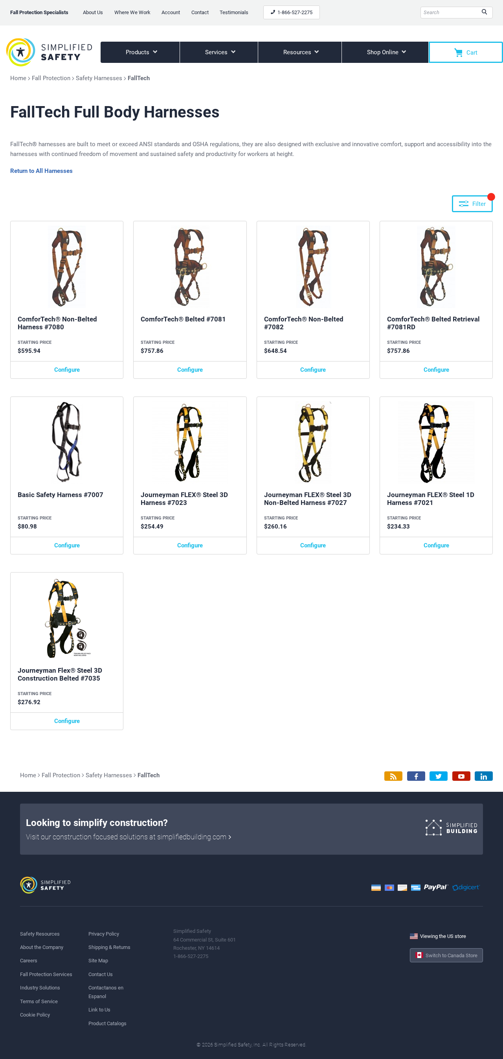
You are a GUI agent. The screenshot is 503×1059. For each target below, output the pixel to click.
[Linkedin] (484, 776)
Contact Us (100, 974)
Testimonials (234, 12)
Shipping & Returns (109, 947)
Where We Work (132, 12)
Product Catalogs (107, 1023)
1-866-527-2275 (294, 12)
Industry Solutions (40, 988)
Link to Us (99, 1010)
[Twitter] (439, 776)
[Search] (484, 12)
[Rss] (393, 776)
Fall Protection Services (46, 974)
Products (138, 52)
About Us (93, 12)
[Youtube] (461, 776)
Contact (200, 12)
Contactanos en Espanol (105, 992)
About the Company (41, 947)
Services (217, 52)
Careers (28, 961)
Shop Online (383, 52)
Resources (298, 52)
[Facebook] (416, 776)
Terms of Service (39, 1001)
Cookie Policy (35, 1015)
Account (171, 12)
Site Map (98, 961)
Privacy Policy (103, 934)
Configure (67, 369)
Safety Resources (40, 934)
